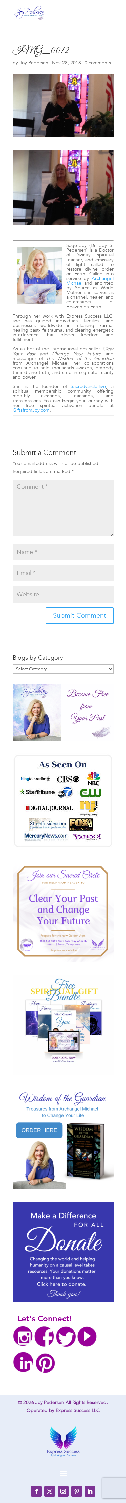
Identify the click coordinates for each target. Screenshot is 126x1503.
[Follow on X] (49, 1491)
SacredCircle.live (88, 386)
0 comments (98, 63)
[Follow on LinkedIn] (90, 1491)
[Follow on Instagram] (63, 1491)
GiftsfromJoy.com (31, 410)
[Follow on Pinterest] (76, 1491)
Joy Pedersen (33, 63)
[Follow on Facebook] (36, 1491)
